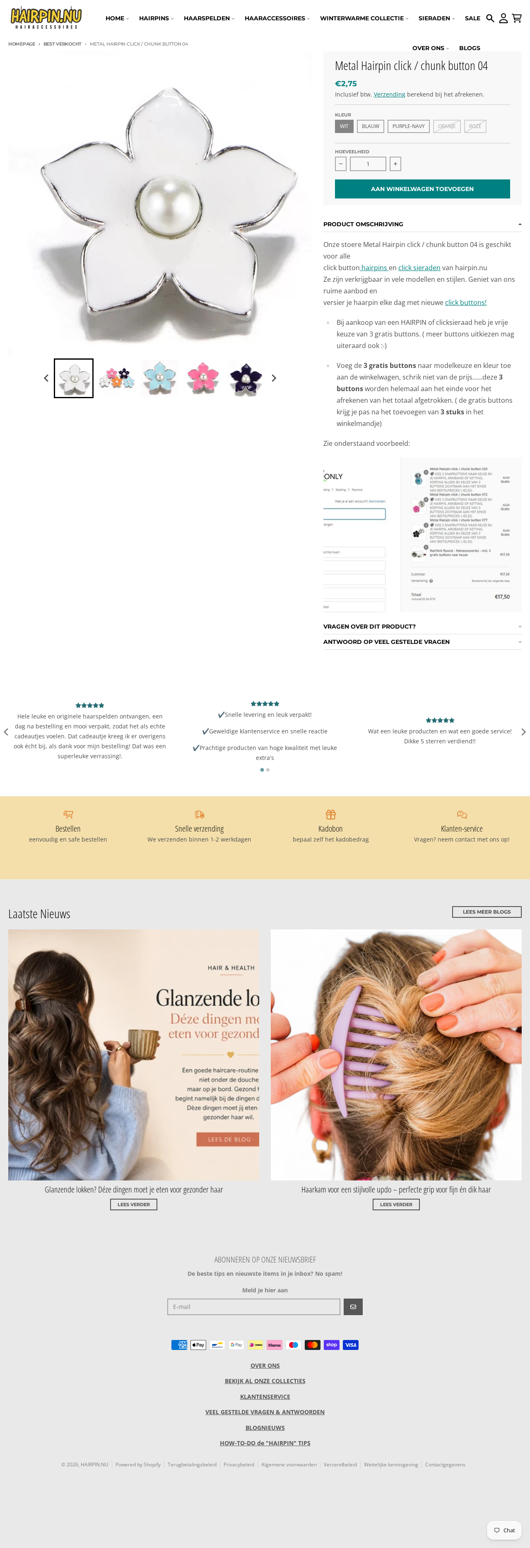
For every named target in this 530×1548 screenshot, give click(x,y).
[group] (74, 378)
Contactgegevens (445, 1464)
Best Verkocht (62, 44)
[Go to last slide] (46, 378)
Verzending (389, 94)
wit (344, 126)
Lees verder (134, 1204)
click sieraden (419, 267)
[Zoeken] (490, 18)
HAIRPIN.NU (94, 1464)
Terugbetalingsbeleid (192, 1464)
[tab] (262, 770)
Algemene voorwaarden (289, 1464)
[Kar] (517, 18)
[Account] (503, 18)
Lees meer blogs (487, 912)
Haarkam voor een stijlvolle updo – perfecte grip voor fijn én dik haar (396, 1189)
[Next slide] (273, 378)
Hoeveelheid (352, 152)
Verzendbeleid (340, 1464)
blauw (370, 126)
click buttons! (466, 302)
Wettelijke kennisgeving (391, 1464)
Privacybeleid (239, 1464)
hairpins (375, 267)
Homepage (21, 44)
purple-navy (409, 126)
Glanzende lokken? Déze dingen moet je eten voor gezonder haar (134, 1189)
